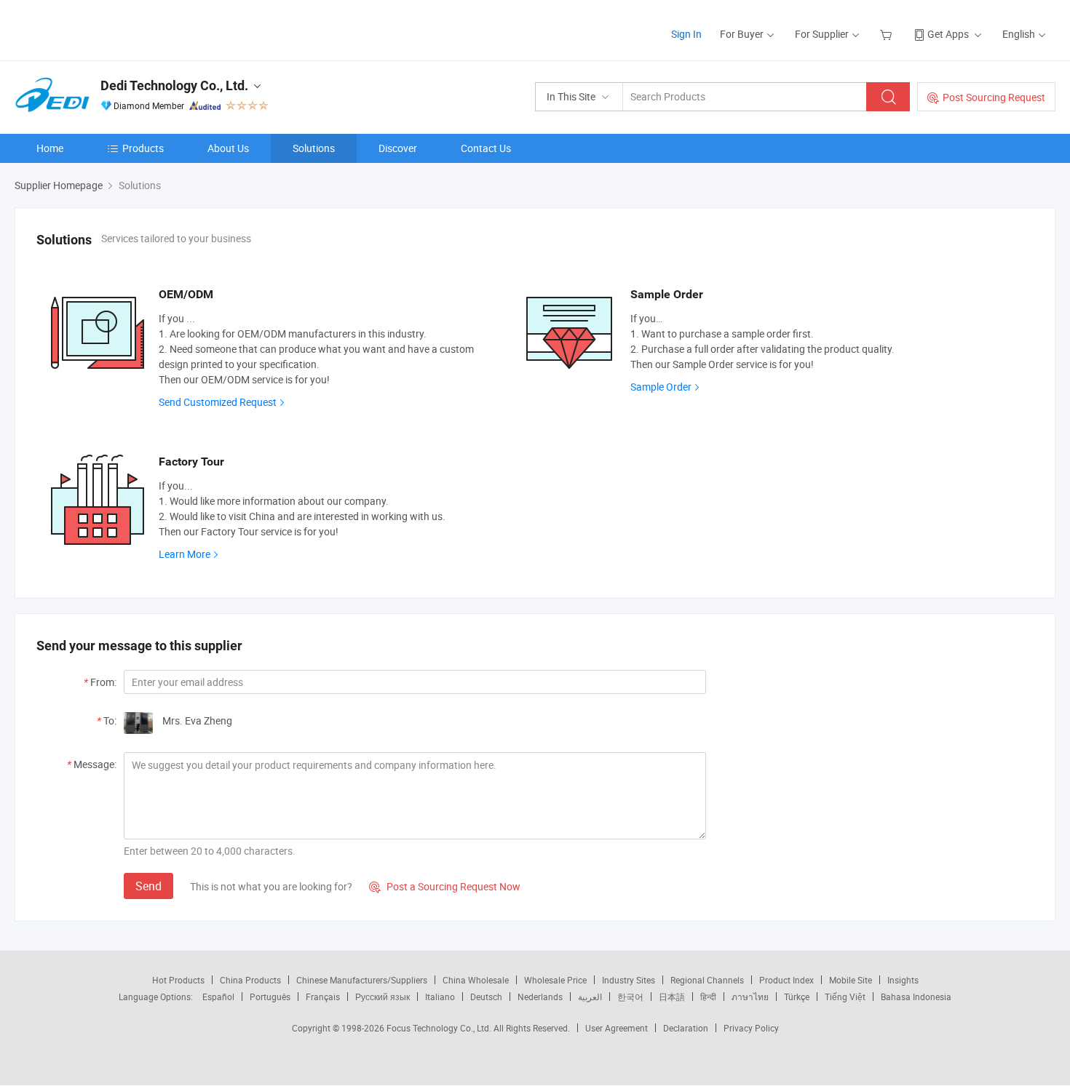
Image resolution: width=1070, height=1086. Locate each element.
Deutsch (486, 996)
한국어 (630, 996)
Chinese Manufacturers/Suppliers (361, 980)
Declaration (685, 1028)
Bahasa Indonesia (916, 996)
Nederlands (540, 996)
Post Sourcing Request (994, 97)
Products (143, 148)
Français (323, 996)
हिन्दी (708, 996)
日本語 (672, 996)
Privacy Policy (751, 1028)
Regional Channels (707, 980)
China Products (250, 980)
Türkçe (796, 996)
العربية (590, 996)
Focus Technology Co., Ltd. (440, 1028)
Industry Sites (628, 980)
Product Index (786, 980)
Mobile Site (850, 980)
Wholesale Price (555, 980)
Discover (398, 148)
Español (218, 996)
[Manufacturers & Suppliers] (108, 29)
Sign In (686, 34)
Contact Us (486, 148)
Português (270, 996)
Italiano (440, 996)
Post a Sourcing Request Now (444, 886)
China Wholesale (476, 980)
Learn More (184, 554)
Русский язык (382, 996)
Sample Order (660, 387)
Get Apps (948, 34)
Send (148, 886)
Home (49, 148)
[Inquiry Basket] (887, 34)
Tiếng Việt (845, 996)
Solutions (314, 148)
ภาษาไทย (750, 996)
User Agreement (616, 1028)
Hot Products (178, 980)
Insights (903, 980)
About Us (228, 148)
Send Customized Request (218, 402)
